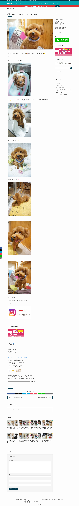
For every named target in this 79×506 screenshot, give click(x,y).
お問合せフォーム (60, 99)
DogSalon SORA (12, 3)
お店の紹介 (58, 83)
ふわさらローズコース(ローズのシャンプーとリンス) (64, 90)
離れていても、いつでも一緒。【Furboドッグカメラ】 (18, 357)
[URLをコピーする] (49, 393)
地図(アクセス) (54, 499)
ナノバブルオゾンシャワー (61, 92)
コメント (11, 460)
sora (13, 409)
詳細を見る (57, 6)
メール (10, 478)
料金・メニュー (59, 85)
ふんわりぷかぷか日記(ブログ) (62, 94)
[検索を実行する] (71, 68)
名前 (9, 474)
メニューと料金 (26, 499)
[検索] (71, 0)
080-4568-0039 (13, 343)
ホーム (17, 499)
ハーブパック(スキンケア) (61, 87)
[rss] (69, 0)
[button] (11, 393)
